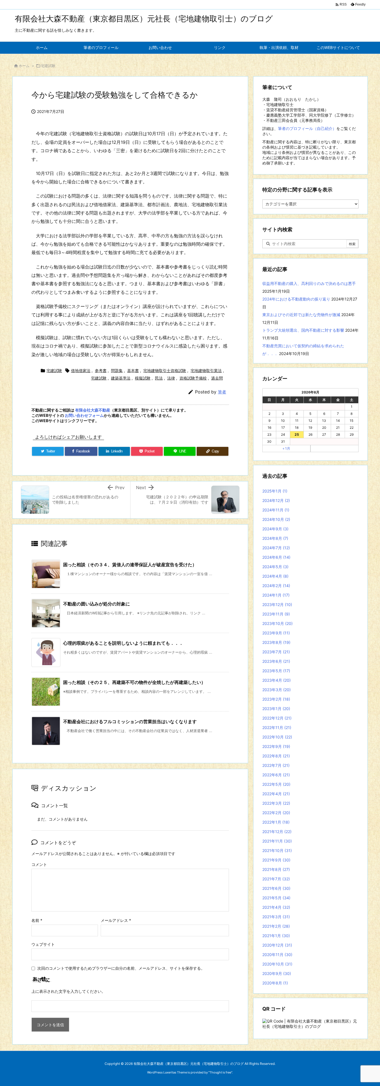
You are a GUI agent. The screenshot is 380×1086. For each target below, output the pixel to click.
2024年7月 (276, 547)
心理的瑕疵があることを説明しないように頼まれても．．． (123, 643)
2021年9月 (276, 860)
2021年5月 (276, 897)
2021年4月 (276, 907)
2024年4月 (275, 576)
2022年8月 (276, 755)
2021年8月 (276, 869)
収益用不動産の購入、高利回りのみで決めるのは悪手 (309, 283)
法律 (171, 378)
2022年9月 (276, 746)
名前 (36, 920)
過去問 (217, 378)
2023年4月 (276, 680)
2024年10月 (276, 519)
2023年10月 (277, 623)
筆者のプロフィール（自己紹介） (307, 128)
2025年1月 (274, 491)
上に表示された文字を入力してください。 (68, 991)
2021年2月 (276, 926)
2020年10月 (277, 964)
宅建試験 (48, 65)
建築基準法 (120, 378)
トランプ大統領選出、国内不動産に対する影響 (303, 330)
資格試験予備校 (193, 378)
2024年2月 (276, 585)
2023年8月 (276, 642)
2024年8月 (275, 538)
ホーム (24, 65)
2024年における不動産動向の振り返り (296, 299)
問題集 (117, 370)
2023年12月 (277, 604)
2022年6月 (276, 774)
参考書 (101, 370)
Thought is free (220, 1072)
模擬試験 (142, 378)
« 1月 (286, 448)
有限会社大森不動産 (92, 410)
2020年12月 (277, 945)
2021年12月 (277, 831)
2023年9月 (276, 633)
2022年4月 (276, 793)
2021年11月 (277, 841)
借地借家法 (80, 370)
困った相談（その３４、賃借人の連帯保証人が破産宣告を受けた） (130, 564)
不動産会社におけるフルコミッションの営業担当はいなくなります (130, 721)
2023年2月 (276, 699)
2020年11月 (277, 954)
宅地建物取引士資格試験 (164, 370)
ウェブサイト (43, 944)
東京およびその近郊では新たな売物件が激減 (301, 314)
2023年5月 (276, 670)
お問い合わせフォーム (84, 415)
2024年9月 (275, 528)
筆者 (222, 392)
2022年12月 (277, 718)
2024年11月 (275, 510)
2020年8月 (275, 983)
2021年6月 (276, 888)
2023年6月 (276, 661)
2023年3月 (276, 689)
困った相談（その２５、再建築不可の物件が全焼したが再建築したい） (134, 682)
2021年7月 (276, 878)
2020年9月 (276, 973)
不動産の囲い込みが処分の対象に (96, 604)
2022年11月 (276, 727)
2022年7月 (276, 765)
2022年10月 (277, 737)
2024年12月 (276, 500)
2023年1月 (276, 708)
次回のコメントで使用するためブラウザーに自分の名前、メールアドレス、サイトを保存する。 (121, 968)
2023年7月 (276, 651)
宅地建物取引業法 (206, 370)
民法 (159, 378)
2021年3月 (276, 916)
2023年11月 (276, 614)
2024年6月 (276, 557)
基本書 (133, 370)
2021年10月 (277, 850)
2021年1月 (276, 935)
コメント (39, 864)
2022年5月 (276, 784)
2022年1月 (276, 822)
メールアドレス (116, 920)
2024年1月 (276, 595)
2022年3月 (276, 803)
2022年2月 (276, 812)
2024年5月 (275, 566)
